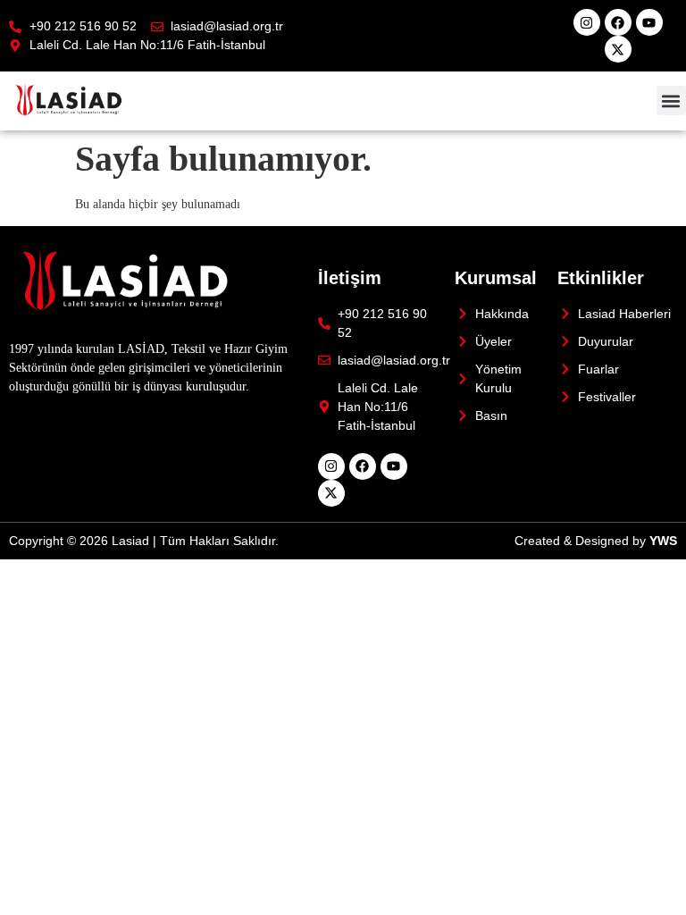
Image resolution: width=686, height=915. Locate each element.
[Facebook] (618, 22)
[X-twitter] (618, 49)
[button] (671, 100)
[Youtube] (649, 22)
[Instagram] (586, 22)
